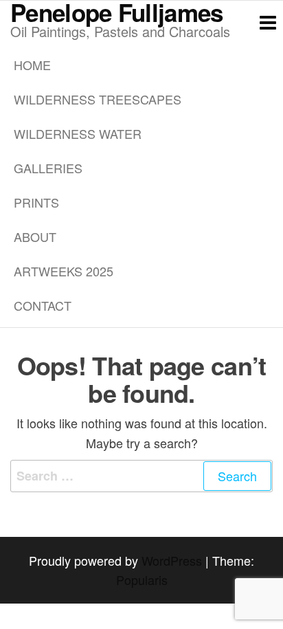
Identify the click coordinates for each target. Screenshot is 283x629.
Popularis (142, 579)
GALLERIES (48, 168)
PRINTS (36, 202)
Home (32, 65)
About (35, 236)
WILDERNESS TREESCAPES (97, 99)
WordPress (172, 560)
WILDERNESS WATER (78, 133)
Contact (42, 305)
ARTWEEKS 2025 (63, 271)
